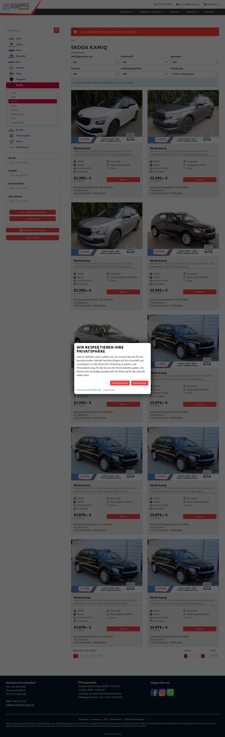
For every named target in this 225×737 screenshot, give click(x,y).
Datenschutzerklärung (89, 389)
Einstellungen (139, 383)
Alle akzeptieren (120, 383)
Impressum (109, 389)
